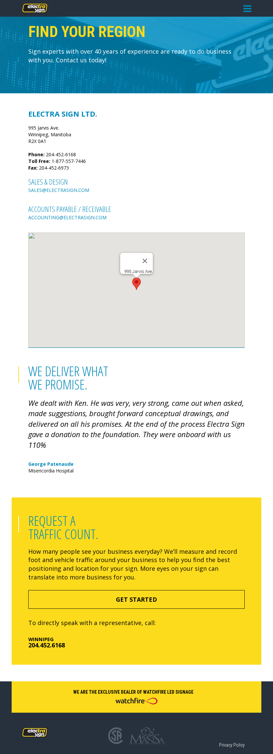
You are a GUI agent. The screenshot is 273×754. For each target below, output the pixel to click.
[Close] (145, 261)
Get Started (136, 599)
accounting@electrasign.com (67, 217)
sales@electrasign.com (58, 190)
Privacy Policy (232, 745)
